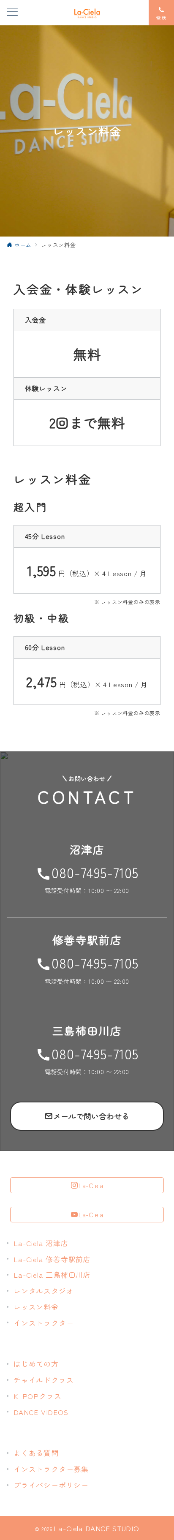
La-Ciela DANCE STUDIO (96, 1528)
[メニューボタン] (12, 12)
